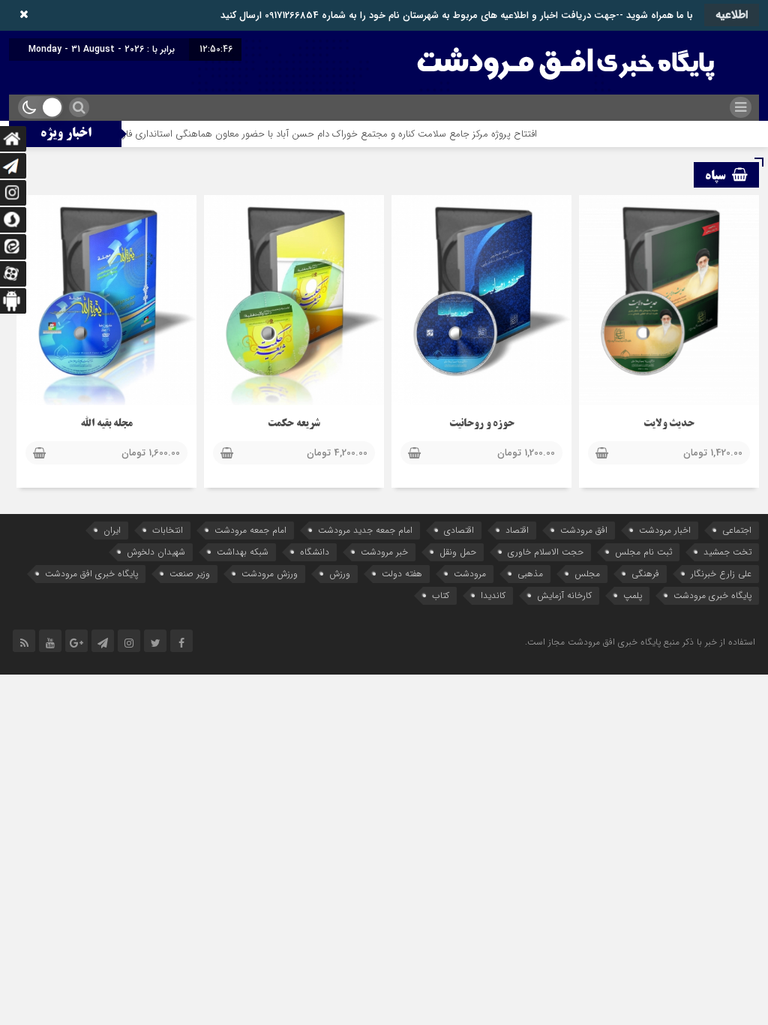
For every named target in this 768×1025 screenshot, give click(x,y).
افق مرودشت (584, 530)
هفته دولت (402, 574)
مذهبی (530, 574)
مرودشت (470, 574)
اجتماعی (737, 530)
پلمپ (632, 595)
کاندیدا (493, 595)
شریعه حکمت (294, 424)
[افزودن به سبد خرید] (602, 454)
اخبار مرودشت (665, 530)
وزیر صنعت (190, 574)
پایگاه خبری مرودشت (713, 595)
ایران (112, 530)
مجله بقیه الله (106, 424)
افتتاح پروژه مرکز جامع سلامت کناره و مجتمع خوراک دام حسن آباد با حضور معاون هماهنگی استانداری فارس (351, 134)
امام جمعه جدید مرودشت (365, 530)
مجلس (587, 574)
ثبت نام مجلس (643, 552)
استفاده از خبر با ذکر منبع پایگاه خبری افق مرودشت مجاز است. (640, 642)
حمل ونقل (458, 552)
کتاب (440, 595)
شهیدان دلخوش (156, 552)
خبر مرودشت (384, 552)
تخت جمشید (728, 552)
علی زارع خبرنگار (721, 574)
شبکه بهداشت (242, 552)
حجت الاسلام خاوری (546, 552)
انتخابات (167, 530)
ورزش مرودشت (270, 574)
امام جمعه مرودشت (250, 530)
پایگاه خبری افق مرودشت (91, 574)
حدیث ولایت (669, 424)
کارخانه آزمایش (564, 595)
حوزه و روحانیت (481, 424)
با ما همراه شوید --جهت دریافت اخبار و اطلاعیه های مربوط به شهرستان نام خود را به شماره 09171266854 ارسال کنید (456, 15)
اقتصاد (517, 530)
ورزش (339, 574)
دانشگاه (314, 552)
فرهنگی (645, 574)
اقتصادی (459, 530)
